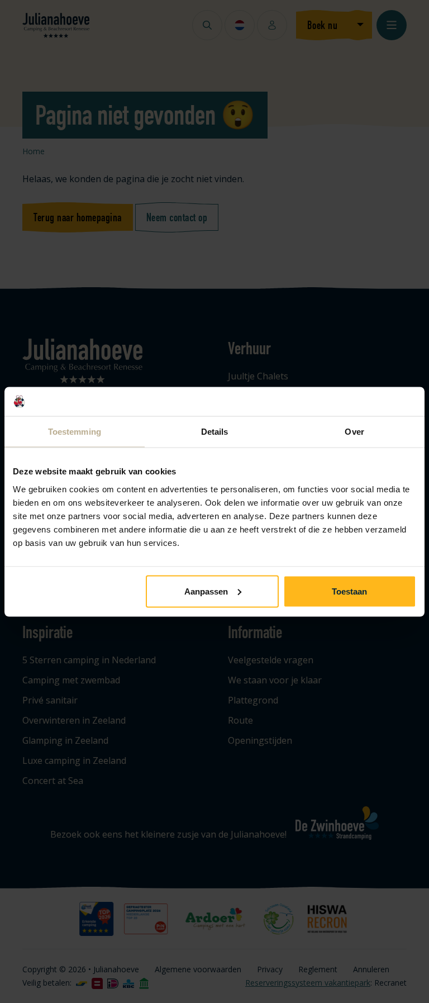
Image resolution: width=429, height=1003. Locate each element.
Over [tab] (354, 431)
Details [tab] (214, 431)
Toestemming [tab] (74, 431)
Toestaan (349, 591)
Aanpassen (206, 591)
